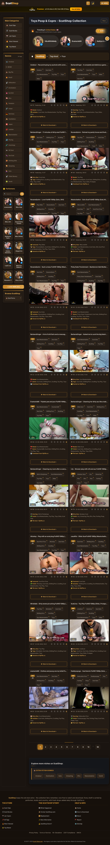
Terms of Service (45, 833)
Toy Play (54, 74)
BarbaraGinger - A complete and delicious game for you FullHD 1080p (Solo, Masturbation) (89, 65)
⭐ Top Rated (6, 828)
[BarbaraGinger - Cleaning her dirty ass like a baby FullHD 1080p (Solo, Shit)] (89, 428)
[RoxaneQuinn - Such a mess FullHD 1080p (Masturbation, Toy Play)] (48, 294)
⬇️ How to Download (82, 812)
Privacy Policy (33, 833)
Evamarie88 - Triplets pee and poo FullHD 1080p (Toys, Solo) (48, 402)
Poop (78, 483)
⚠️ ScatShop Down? (45, 824)
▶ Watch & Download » (48, 125)
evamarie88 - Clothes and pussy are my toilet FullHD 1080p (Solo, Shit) (48, 671)
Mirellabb (49, 609)
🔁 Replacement (44, 816)
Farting (98, 478)
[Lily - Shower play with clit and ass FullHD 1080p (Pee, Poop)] (89, 496)
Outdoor (39, 70)
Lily (90, 474)
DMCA (79, 833)
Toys (62, 74)
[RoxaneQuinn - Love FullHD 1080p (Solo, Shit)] (48, 226)
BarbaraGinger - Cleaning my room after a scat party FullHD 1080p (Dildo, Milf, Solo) (48, 469)
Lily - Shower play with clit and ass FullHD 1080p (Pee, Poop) (89, 469)
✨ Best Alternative (45, 820)
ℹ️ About (78, 816)
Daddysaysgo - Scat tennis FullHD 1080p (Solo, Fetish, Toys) (89, 671)
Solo (60, 776)
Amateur (38, 776)
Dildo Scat (80, 407)
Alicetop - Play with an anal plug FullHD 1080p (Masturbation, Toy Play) (48, 536)
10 (88, 747)
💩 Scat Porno (10, 298)
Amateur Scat (81, 474)
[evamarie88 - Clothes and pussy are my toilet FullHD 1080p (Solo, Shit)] (48, 698)
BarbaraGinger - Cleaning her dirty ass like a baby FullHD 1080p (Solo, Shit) (89, 402)
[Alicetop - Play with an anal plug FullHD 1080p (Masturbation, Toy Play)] (48, 563)
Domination (50, 776)
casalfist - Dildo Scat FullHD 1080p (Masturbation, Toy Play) (89, 536)
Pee (91, 478)
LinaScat (80, 609)
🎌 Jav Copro (6, 816)
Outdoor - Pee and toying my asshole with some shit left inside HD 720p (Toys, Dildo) (48, 65)
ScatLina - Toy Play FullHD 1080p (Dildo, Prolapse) (89, 604)
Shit (88, 209)
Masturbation (89, 776)
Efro (85, 478)
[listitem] (45, 41)
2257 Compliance (69, 833)
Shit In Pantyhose (42, 474)
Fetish (79, 685)
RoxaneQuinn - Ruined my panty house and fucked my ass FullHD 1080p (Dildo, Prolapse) (89, 132)
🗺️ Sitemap (78, 824)
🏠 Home (78, 808)
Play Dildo (40, 205)
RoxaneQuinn (90, 137)
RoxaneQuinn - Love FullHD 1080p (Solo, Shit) (47, 199)
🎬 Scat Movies (7, 812)
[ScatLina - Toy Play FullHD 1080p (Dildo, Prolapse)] (89, 630)
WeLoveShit (81, 205)
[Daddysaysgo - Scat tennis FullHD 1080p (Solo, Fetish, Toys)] (89, 698)
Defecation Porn (82, 676)
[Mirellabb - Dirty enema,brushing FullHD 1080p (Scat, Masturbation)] (48, 630)
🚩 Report (78, 820)
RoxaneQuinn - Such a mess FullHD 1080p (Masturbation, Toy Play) (48, 267)
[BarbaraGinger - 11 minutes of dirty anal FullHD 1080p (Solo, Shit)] (48, 159)
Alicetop (52, 541)
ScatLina (89, 609)
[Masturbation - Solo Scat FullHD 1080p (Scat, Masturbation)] (89, 226)
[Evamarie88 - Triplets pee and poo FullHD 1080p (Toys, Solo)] (48, 428)
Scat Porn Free (97, 209)
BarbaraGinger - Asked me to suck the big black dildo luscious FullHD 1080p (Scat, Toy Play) (89, 334)
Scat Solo (48, 70)
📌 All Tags (5, 820)
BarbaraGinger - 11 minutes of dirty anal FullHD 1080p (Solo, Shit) (48, 132)
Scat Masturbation (42, 74)
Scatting (60, 137)
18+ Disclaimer (57, 833)
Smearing (98, 474)
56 (98, 747)
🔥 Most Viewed (7, 824)
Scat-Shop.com (38, 841)
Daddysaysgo (95, 676)
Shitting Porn (50, 137)
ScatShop (40, 56)
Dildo (38, 78)
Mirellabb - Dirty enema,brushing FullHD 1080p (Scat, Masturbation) (48, 604)
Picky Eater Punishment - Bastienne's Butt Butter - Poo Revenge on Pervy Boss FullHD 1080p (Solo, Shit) (89, 267)
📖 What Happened (45, 808)
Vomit (101, 776)
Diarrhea (80, 78)
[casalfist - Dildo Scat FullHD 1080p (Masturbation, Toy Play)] (89, 563)
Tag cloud (54, 56)
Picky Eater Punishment (84, 276)
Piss (78, 478)
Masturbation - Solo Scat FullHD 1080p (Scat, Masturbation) (89, 199)
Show (104, 21)
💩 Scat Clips (6, 808)
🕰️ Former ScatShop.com (47, 812)
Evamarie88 (55, 407)
